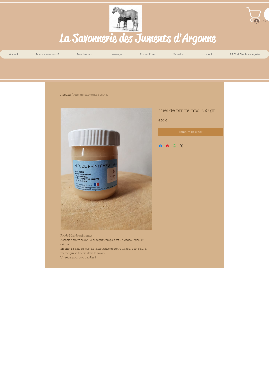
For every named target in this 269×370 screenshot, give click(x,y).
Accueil (65, 94)
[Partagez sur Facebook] (160, 146)
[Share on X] (181, 146)
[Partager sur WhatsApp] (174, 146)
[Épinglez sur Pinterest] (167, 146)
